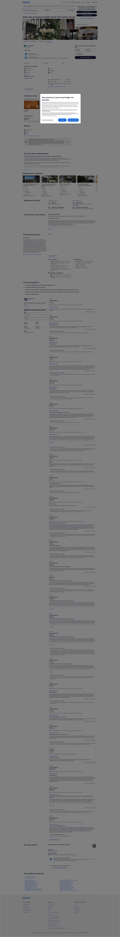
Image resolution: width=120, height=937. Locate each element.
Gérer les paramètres (47, 120)
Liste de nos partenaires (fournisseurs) (49, 115)
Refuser (62, 120)
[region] (60, 109)
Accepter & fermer (73, 120)
